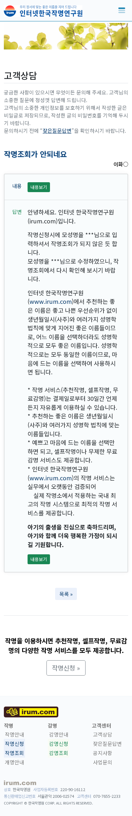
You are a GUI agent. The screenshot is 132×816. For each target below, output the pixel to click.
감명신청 (58, 743)
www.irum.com (50, 301)
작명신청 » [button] (66, 667)
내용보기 (38, 187)
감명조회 (58, 753)
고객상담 (102, 734)
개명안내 (14, 762)
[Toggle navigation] (121, 10)
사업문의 (102, 762)
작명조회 (14, 753)
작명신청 (14, 743)
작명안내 (14, 734)
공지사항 (102, 753)
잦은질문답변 (57, 130)
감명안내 (58, 734)
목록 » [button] (66, 594)
